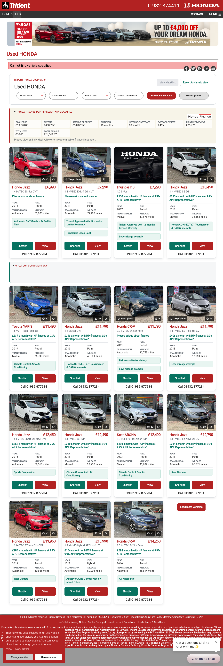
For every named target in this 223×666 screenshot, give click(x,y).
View (45, 246)
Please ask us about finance (28, 196)
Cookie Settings (96, 622)
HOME (6, 14)
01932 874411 (163, 5)
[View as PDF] (213, 68)
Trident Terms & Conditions (120, 622)
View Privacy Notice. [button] (18, 649)
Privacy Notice (78, 622)
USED (17, 14)
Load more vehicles (191, 506)
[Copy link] (206, 68)
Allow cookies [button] (48, 657)
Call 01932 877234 (34, 254)
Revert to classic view (195, 82)
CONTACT (197, 14)
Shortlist (22, 246)
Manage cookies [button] (19, 657)
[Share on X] (193, 68)
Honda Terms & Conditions (151, 622)
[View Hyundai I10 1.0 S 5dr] (138, 165)
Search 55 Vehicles (161, 95)
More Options (193, 95)
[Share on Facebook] (186, 68)
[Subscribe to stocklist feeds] (199, 68)
